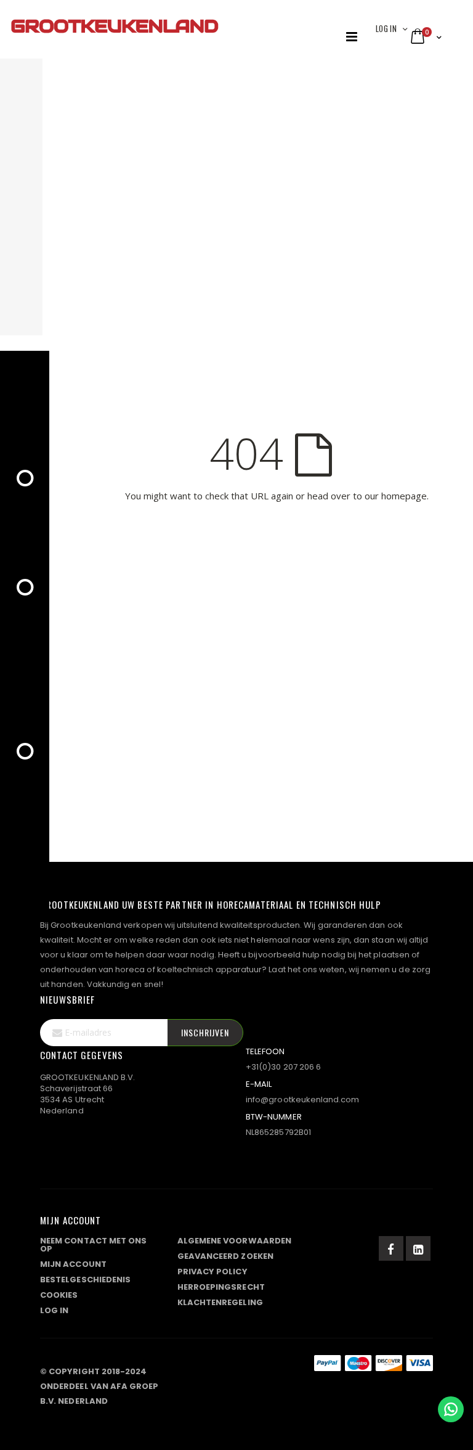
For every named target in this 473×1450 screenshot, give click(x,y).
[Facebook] (391, 1248)
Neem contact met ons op (93, 1245)
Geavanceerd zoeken (225, 1256)
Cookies (59, 1295)
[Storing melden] (236, 1368)
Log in (386, 28)
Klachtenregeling (220, 1302)
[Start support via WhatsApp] (451, 1409)
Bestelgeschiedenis (85, 1279)
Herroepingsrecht (221, 1287)
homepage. (405, 495)
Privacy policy (212, 1271)
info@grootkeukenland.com (303, 1099)
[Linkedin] (418, 1248)
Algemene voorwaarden (234, 1241)
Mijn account (73, 1264)
